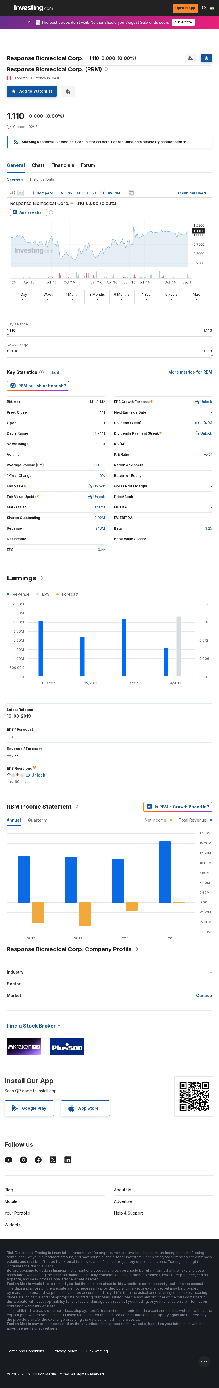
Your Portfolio (17, 1213)
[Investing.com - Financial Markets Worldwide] (33, 8)
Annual (14, 820)
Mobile (11, 1201)
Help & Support (128, 1213)
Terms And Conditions (25, 1351)
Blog (9, 1189)
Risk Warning (97, 1351)
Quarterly (37, 820)
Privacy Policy (65, 1351)
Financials (62, 165)
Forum (88, 165)
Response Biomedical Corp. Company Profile (69, 949)
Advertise (123, 1201)
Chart (38, 165)
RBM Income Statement (39, 806)
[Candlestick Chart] (12, 193)
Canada (204, 995)
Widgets (12, 1224)
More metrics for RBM (190, 372)
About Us (122, 1189)
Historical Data (42, 179)
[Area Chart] (20, 193)
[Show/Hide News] (131, 193)
